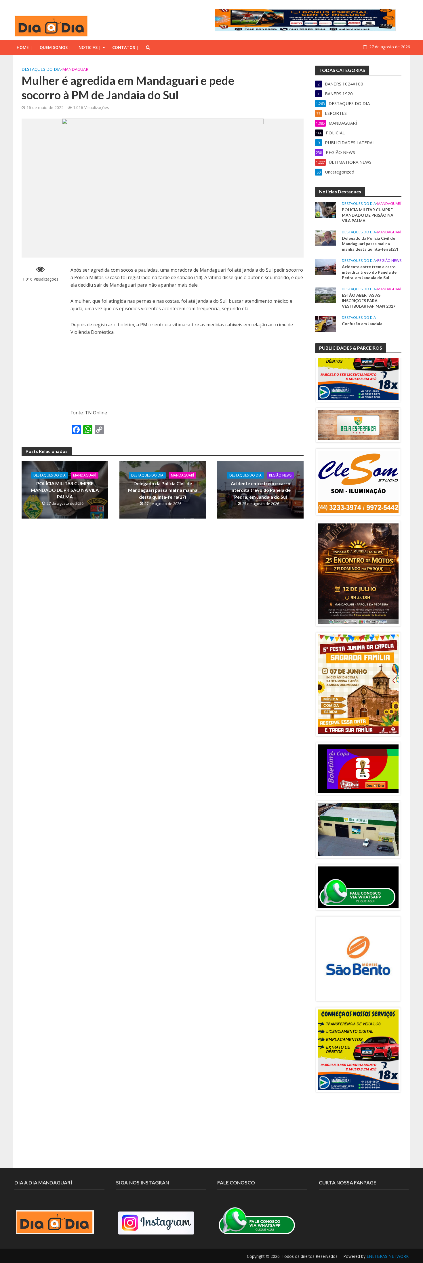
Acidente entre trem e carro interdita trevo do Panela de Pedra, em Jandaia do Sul (260, 490)
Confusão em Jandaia (362, 323)
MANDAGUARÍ (75, 69)
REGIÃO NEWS (280, 475)
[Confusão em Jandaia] (325, 323)
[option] (358, 359)
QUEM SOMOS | (55, 47)
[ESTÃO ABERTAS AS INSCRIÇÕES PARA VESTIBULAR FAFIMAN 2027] (325, 295)
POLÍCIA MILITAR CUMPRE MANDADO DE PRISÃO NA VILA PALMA (65, 490)
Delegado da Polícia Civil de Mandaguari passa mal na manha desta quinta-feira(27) (162, 490)
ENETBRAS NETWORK (388, 1256)
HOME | (24, 47)
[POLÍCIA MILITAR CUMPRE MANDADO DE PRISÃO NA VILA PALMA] (325, 209)
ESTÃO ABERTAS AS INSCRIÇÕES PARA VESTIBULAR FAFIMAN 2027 (368, 300)
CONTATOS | (125, 47)
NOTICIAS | (90, 47)
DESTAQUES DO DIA (41, 69)
